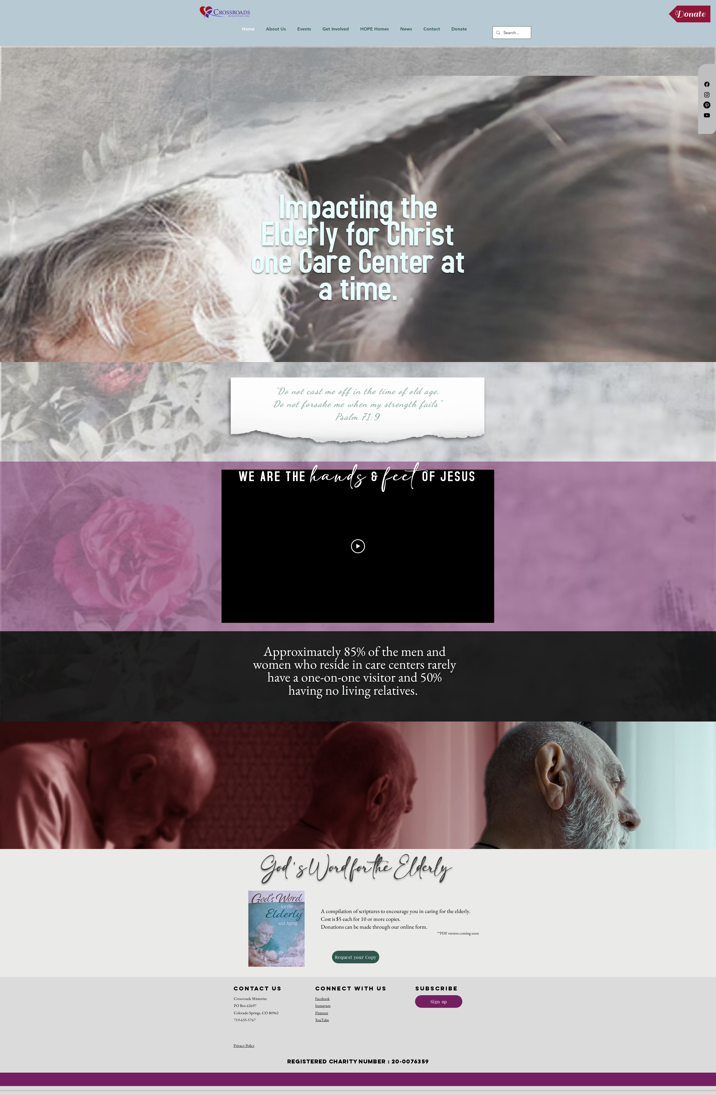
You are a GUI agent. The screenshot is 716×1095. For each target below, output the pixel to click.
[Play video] (358, 546)
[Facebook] (706, 84)
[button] (275, 29)
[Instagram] (706, 94)
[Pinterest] (706, 104)
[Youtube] (706, 115)
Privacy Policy (244, 1045)
